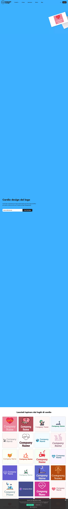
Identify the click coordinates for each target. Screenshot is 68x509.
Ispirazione (30, 2)
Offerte (36, 2)
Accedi (64, 2)
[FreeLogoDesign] (7, 2)
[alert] (34, 504)
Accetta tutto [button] (30, 504)
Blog (42, 2)
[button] (34, 507)
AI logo (23, 2)
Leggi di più (46, 502)
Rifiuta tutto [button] (38, 504)
